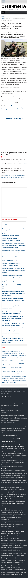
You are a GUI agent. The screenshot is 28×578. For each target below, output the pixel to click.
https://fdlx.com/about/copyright (8, 422)
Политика (4, 391)
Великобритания (6, 353)
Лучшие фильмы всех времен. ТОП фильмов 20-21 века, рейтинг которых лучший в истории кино (14, 286)
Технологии (15, 390)
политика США (18, 376)
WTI (20, 351)
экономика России (16, 380)
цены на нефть (8, 380)
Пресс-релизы (21, 391)
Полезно (3, 393)
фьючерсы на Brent (14, 378)
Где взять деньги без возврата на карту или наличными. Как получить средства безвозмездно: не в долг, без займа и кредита (13, 325)
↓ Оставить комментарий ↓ (14, 118)
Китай (4, 358)
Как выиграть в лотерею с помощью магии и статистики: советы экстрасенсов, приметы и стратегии (13, 252)
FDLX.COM (6, 397)
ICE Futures (12, 351)
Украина (4, 364)
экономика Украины (9, 382)
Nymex (17, 351)
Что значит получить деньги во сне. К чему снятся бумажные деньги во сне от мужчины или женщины (13, 300)
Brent (6, 351)
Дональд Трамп (12, 355)
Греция (3, 355)
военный (8, 367)
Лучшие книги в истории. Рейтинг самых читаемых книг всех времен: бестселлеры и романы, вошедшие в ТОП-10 (13, 258)
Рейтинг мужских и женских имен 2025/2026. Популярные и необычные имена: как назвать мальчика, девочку (13, 293)
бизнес (16, 364)
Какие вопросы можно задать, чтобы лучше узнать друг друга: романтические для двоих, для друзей (13, 270)
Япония (12, 364)
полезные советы (10, 376)
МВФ (21, 357)
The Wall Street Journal (13, 113)
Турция (21, 360)
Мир (8, 390)
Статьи (9, 393)
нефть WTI (16, 374)
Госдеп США (7, 175)
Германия (21, 353)
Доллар (6, 355)
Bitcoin (3, 351)
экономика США (23, 380)
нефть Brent (11, 374)
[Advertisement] (14, 136)
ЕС (17, 355)
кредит (20, 371)
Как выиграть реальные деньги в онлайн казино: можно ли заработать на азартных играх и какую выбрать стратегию (12, 331)
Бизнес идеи (12, 391)
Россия (4, 360)
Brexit (8, 351)
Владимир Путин (15, 353)
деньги (12, 367)
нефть (7, 374)
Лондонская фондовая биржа (13, 357)
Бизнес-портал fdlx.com (12, 402)
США (10, 360)
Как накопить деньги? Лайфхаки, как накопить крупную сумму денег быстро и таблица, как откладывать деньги (14, 306)
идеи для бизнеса (10, 370)
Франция (9, 364)
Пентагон (21, 177)
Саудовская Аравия (15, 360)
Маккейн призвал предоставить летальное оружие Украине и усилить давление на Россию (14, 108)
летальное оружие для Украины (11, 177)
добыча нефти (18, 367)
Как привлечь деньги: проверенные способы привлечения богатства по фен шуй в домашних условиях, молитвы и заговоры (14, 245)
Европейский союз (22, 355)
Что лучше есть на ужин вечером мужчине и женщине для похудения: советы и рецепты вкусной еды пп (13, 318)
